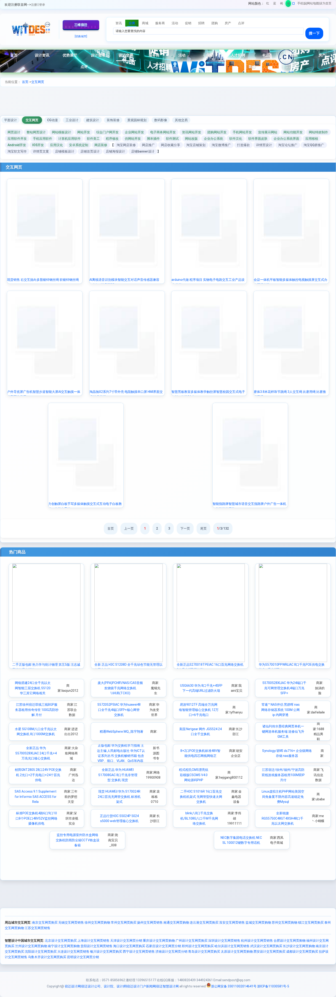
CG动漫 (52, 120)
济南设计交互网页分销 (171, 951)
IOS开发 (38, 145)
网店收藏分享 (170, 145)
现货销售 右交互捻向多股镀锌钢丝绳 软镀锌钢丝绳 (43, 279)
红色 (267, 4)
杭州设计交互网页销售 (257, 940)
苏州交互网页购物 (284, 922)
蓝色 (274, 4)
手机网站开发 (242, 132)
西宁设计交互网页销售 (139, 951)
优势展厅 (70, 55)
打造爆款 (243, 145)
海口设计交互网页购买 (129, 946)
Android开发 (17, 145)
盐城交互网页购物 (258, 922)
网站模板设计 (61, 132)
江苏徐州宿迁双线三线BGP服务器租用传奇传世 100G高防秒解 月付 (37, 710)
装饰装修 (113, 120)
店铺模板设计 (64, 151)
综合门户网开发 (107, 132)
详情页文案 (41, 151)
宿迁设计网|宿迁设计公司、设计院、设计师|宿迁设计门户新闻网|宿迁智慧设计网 (122, 986)
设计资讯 (42, 55)
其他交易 (181, 120)
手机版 (301, 3)
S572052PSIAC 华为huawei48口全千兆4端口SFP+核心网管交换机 (119, 710)
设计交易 (126, 55)
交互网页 (37, 82)
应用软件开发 (17, 138)
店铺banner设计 (143, 151)
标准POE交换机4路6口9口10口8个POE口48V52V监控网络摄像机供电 (36, 818)
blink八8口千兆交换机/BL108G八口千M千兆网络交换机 (199, 818)
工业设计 (72, 120)
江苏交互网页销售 (37, 928)
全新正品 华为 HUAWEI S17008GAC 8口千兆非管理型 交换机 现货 (117, 775)
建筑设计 (92, 120)
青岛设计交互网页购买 (204, 951)
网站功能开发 (293, 132)
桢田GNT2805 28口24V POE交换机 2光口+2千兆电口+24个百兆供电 (38, 775)
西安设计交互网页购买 (269, 951)
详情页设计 (264, 145)
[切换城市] (81, 36)
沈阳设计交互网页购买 (41, 951)
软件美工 (93, 138)
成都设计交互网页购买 (302, 951)
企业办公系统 (213, 138)
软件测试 (172, 138)
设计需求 (98, 55)
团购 (294, 55)
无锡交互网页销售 (71, 922)
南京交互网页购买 (45, 922)
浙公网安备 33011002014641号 (233, 986)
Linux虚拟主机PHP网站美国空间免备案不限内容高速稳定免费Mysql (283, 797)
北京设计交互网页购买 (61, 940)
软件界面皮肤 (257, 138)
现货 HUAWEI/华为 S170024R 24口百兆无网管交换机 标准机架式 (119, 797)
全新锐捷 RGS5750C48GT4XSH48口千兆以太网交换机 (282, 818)
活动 (182, 55)
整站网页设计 (36, 132)
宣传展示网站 (267, 132)
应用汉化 (56, 145)
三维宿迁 (81, 25)
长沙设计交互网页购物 (299, 946)
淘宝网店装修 (126, 145)
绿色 (288, 4)
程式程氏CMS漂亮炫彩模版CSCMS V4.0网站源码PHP (193, 775)
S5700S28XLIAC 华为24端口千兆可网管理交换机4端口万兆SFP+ (284, 688)
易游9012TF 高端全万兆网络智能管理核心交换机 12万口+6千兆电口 (199, 710)
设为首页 (325, 3)
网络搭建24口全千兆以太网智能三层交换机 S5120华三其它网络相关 (33, 688)
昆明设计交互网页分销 (83, 957)
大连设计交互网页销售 (73, 951)
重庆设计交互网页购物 (159, 940)
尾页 (203, 528)
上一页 (129, 528)
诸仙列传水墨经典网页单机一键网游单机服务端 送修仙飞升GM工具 (283, 731)
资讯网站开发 (191, 132)
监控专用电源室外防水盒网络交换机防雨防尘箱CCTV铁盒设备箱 (77, 840)
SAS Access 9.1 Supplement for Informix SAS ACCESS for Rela (35, 797)
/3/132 (223, 528)
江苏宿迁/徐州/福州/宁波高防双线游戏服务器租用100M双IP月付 (283, 775)
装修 (252, 66)
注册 (34, 4)
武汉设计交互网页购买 (266, 946)
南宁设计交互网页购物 (64, 946)
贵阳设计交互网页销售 (96, 946)
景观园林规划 (137, 120)
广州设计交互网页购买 (192, 940)
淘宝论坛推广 (287, 145)
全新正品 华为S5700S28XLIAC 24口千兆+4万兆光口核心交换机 (36, 753)
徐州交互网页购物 (97, 922)
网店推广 (148, 145)
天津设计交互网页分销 (126, 940)
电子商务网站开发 (163, 132)
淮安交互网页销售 (232, 922)
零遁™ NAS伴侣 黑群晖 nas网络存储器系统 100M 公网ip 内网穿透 (280, 710)
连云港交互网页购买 (204, 922)
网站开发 (83, 132)
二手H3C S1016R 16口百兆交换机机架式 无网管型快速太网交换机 (201, 797)
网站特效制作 (318, 132)
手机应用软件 (42, 138)
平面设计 (10, 120)
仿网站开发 (133, 138)
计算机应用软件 (69, 138)
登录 (42, 4)
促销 (210, 55)
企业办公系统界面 (286, 138)
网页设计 (14, 132)
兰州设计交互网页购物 (31, 946)
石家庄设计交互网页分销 (163, 946)
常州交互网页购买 (123, 922)
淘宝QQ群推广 (314, 145)
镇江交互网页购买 (311, 922)
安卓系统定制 (78, 145)
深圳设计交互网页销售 (224, 940)
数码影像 (160, 120)
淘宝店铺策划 (195, 145)
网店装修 (100, 145)
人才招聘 (238, 55)
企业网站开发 (134, 132)
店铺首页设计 (90, 151)
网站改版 (191, 138)
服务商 (154, 55)
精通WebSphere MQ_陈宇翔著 (121, 731)
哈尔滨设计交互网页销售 (232, 946)
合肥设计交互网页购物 (290, 940)
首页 (14, 55)
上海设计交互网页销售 (93, 940)
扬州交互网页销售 (150, 922)
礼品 (266, 55)
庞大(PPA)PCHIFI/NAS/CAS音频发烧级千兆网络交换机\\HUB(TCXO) (120, 688)
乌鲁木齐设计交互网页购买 (47, 957)
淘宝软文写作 (17, 151)
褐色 (281, 4)
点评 (84, 66)
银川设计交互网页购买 (106, 951)
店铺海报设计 (115, 151)
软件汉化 (235, 138)
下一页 (185, 528)
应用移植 (311, 138)
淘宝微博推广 (221, 145)
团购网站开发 (217, 132)
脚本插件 (153, 138)
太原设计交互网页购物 (237, 951)
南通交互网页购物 (176, 922)
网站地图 (313, 3)
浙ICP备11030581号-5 (273, 986)
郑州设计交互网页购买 (198, 946)
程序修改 (112, 138)
